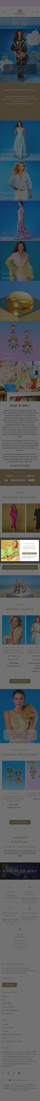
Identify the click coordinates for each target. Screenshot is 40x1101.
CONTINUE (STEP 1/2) (29, 553)
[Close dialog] (38, 541)
